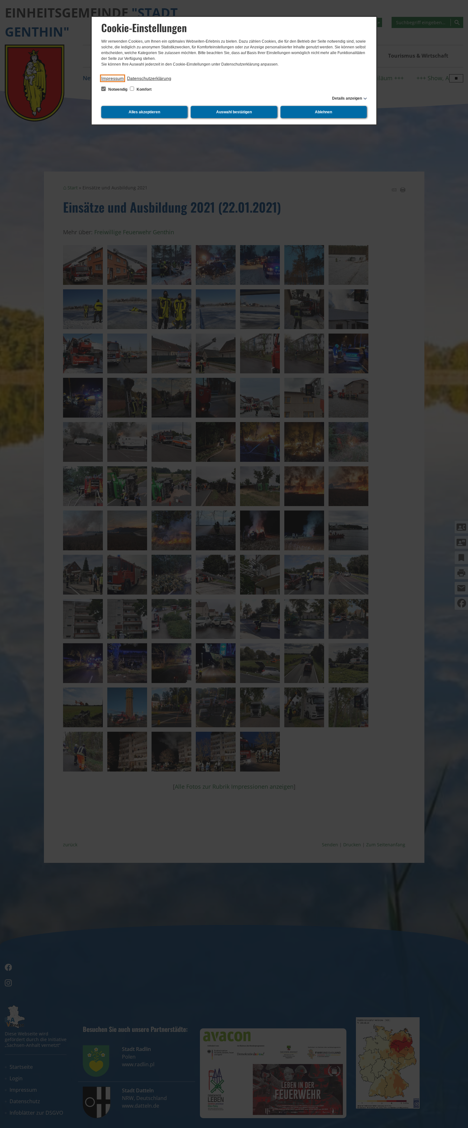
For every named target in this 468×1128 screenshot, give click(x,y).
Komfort (144, 89)
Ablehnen (323, 112)
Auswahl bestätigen (234, 112)
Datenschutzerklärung (149, 78)
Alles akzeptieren (144, 112)
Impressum (112, 78)
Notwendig (117, 89)
